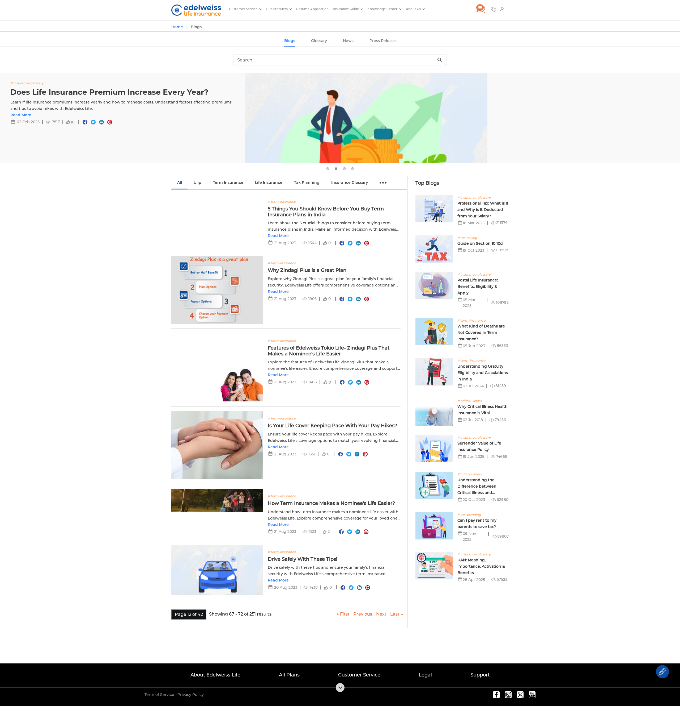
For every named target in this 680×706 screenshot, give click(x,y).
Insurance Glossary (349, 182)
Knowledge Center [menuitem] (382, 9)
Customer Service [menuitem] (243, 9)
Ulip (197, 182)
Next (381, 614)
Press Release (382, 40)
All (179, 182)
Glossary (319, 40)
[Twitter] (93, 122)
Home (177, 26)
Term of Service (159, 694)
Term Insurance (228, 182)
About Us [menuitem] (414, 9)
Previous (362, 614)
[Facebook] (85, 122)
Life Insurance (268, 182)
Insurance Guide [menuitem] (346, 9)
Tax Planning (307, 182)
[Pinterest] (109, 122)
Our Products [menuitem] (277, 9)
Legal (425, 675)
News (348, 40)
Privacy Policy (190, 694)
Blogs (289, 40)
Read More (20, 115)
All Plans (289, 675)
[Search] (439, 60)
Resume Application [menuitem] (312, 9)
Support (480, 675)
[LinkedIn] (101, 122)
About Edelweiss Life (215, 675)
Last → (396, 614)
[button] (328, 168)
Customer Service (359, 675)
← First (343, 614)
